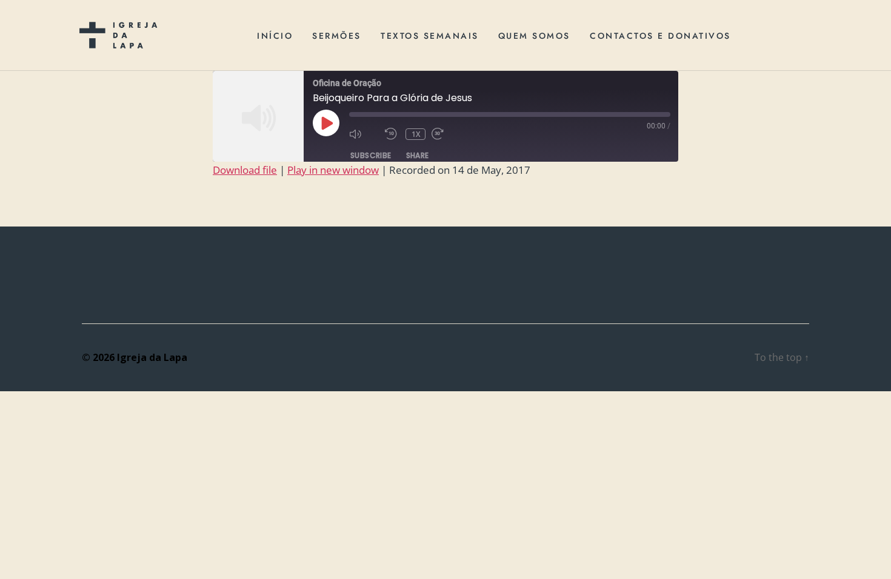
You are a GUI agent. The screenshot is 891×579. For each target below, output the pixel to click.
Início (275, 36)
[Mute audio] (364, 133)
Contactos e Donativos (660, 36)
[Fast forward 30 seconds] (446, 133)
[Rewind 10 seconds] (392, 133)
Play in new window (333, 170)
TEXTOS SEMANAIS (430, 36)
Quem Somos (534, 36)
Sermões (336, 36)
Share (417, 155)
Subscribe (371, 155)
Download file (245, 170)
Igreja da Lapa (152, 357)
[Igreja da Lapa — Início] (118, 35)
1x (416, 134)
